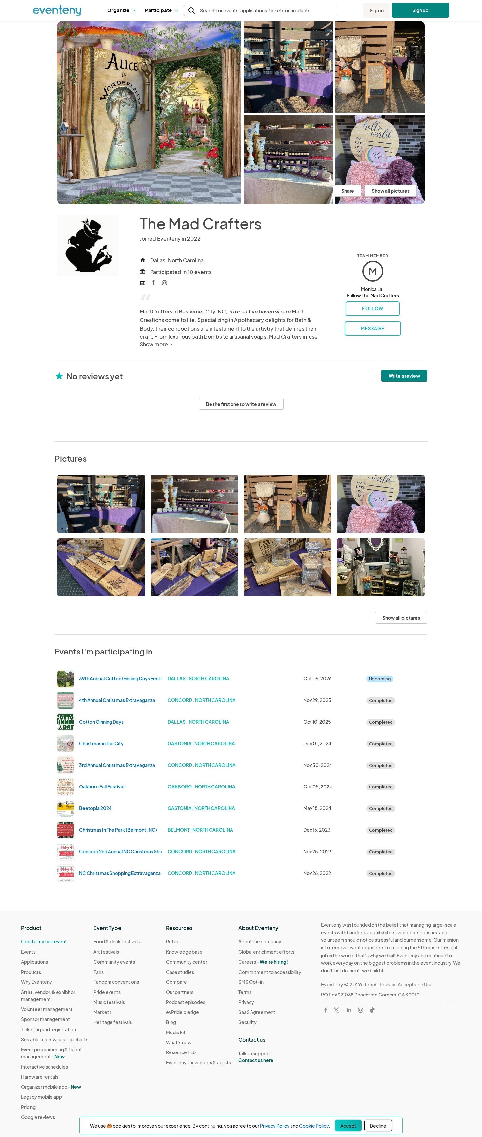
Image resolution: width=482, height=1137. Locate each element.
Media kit (176, 1032)
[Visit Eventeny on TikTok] (372, 1009)
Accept (348, 1125)
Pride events (107, 992)
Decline (378, 1125)
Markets (102, 1012)
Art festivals (106, 952)
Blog (171, 1022)
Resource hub (181, 1052)
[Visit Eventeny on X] (336, 1010)
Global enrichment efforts (266, 952)
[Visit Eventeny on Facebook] (325, 1009)
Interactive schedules (44, 1067)
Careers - (263, 962)
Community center (186, 962)
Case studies (180, 972)
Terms (244, 992)
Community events (114, 962)
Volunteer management (47, 1009)
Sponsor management (45, 1019)
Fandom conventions (116, 982)
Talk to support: (255, 1057)
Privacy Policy (275, 1125)
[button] (121, 10)
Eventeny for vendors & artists (198, 1062)
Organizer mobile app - (51, 1087)
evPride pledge (182, 1012)
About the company (259, 941)
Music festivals (109, 1002)
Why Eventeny (36, 982)
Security (247, 1022)
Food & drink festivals (116, 941)
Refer (172, 941)
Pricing (28, 1107)
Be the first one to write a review (241, 404)
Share (347, 191)
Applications (34, 962)
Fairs (98, 972)
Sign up (420, 10)
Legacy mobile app (41, 1097)
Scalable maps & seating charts (54, 1039)
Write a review (404, 376)
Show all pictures (391, 191)
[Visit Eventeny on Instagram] (360, 1010)
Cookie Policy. (314, 1125)
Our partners (179, 992)
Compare (176, 982)
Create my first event (44, 941)
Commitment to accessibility (269, 972)
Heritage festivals (112, 1022)
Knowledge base (184, 952)
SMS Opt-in (251, 982)
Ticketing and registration (48, 1029)
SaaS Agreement (256, 1012)
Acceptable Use (415, 984)
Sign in (377, 10)
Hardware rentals (39, 1077)
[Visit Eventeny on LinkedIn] (348, 1009)
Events (28, 952)
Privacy (246, 1002)
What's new (178, 1042)
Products (31, 972)
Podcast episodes (185, 1002)
